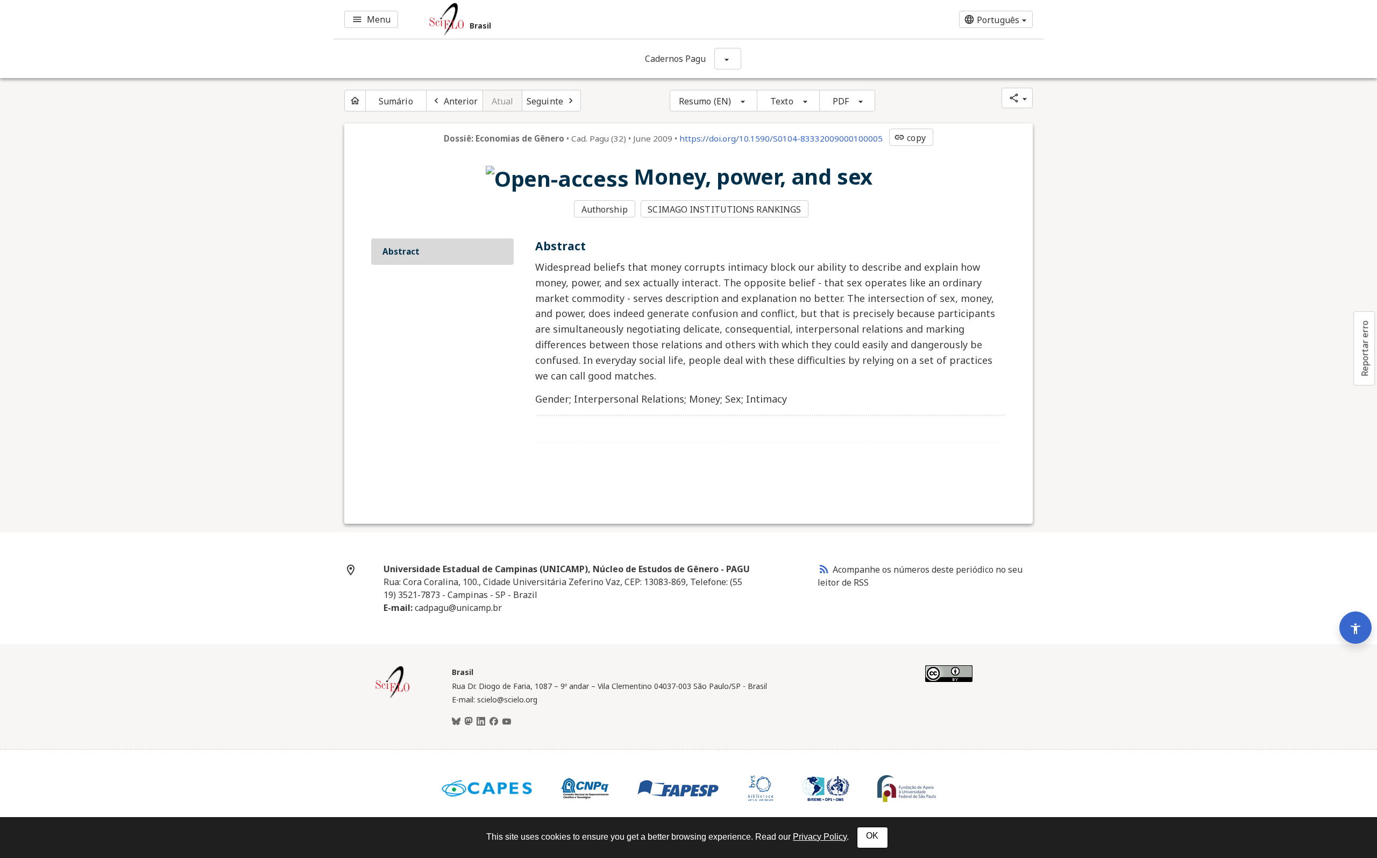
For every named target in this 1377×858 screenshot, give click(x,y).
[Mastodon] (468, 722)
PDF (841, 101)
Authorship (604, 209)
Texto (781, 101)
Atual (503, 101)
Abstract (401, 251)
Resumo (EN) (705, 101)
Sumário (396, 101)
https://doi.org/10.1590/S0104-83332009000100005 (781, 138)
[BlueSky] (456, 722)
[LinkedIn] (481, 722)
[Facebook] (493, 722)
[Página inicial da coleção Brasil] (392, 696)
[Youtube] (506, 722)
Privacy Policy (820, 836)
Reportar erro (1365, 348)
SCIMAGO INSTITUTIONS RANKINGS (724, 209)
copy (909, 138)
